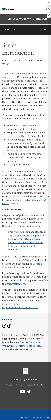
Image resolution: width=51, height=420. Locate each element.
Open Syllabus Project (33, 136)
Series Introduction (12, 335)
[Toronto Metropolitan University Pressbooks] (8, 9)
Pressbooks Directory (35, 385)
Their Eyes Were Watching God (25, 18)
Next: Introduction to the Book (33, 417)
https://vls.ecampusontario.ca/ (20, 307)
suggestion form (16, 283)
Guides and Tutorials (14, 385)
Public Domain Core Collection (24, 73)
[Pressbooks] (26, 371)
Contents (10, 29)
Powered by (25, 379)
